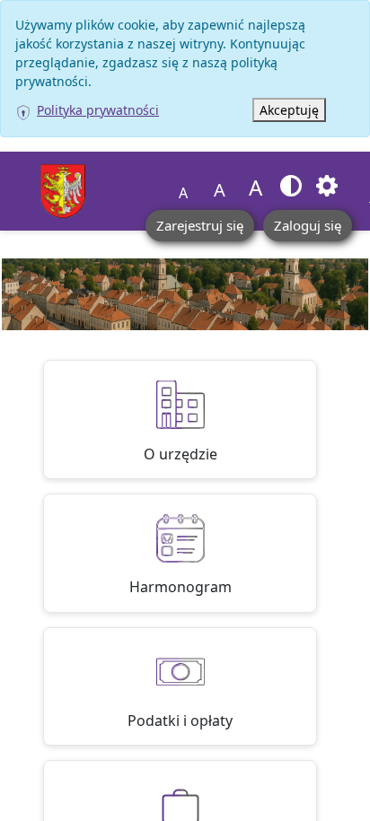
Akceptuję (289, 109)
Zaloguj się (307, 225)
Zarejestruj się (199, 225)
